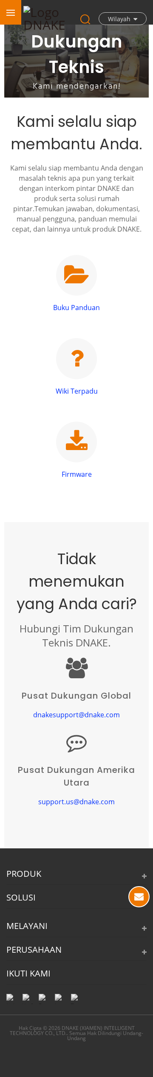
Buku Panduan (76, 307)
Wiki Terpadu (77, 391)
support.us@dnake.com (76, 801)
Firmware (77, 474)
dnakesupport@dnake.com (76, 714)
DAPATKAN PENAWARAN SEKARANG (139, 896)
